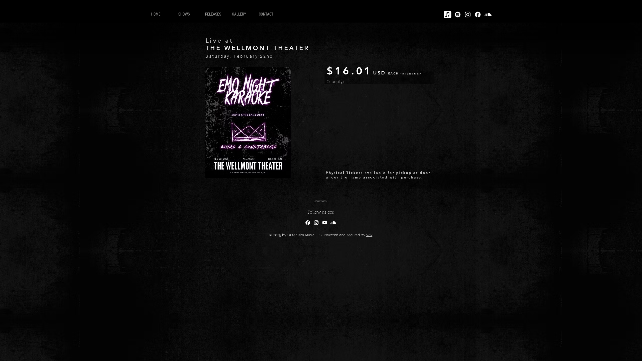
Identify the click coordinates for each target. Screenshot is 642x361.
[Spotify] (457, 14)
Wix (369, 235)
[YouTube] (325, 223)
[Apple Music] (447, 14)
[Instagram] (467, 14)
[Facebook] (478, 14)
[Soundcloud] (488, 14)
